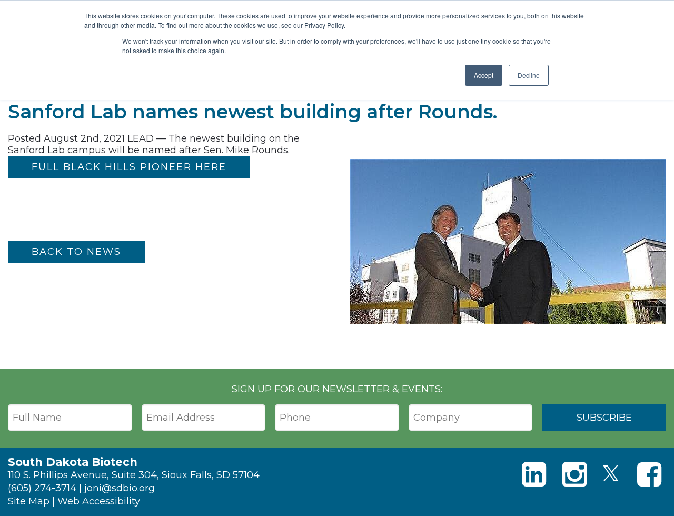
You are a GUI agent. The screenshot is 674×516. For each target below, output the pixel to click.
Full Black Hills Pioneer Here (129, 167)
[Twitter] (610, 473)
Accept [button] (483, 75)
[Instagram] (574, 474)
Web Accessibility (98, 501)
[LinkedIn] (534, 474)
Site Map (28, 501)
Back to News (76, 251)
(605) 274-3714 (42, 488)
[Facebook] (649, 474)
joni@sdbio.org (119, 488)
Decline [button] (529, 75)
